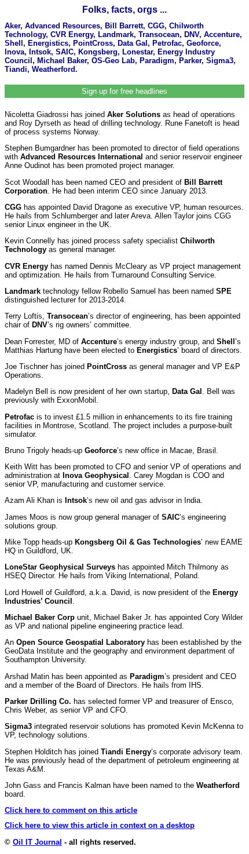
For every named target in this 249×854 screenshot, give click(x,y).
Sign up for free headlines (124, 91)
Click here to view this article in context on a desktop (100, 825)
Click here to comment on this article (71, 810)
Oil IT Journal (37, 842)
